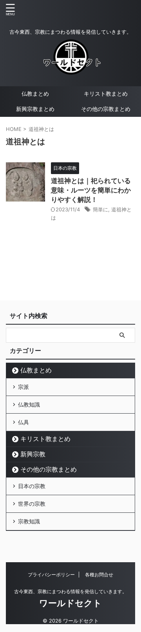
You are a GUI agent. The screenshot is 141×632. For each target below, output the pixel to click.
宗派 (23, 386)
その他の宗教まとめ (105, 108)
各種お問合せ (99, 575)
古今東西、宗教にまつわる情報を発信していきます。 (70, 591)
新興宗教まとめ (35, 108)
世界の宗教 (31, 503)
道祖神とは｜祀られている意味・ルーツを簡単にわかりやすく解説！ (91, 190)
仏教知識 (29, 404)
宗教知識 (29, 521)
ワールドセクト (70, 603)
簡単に (100, 209)
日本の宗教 (31, 486)
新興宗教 (32, 454)
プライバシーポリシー (51, 575)
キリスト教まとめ (106, 93)
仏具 (23, 422)
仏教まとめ (35, 93)
